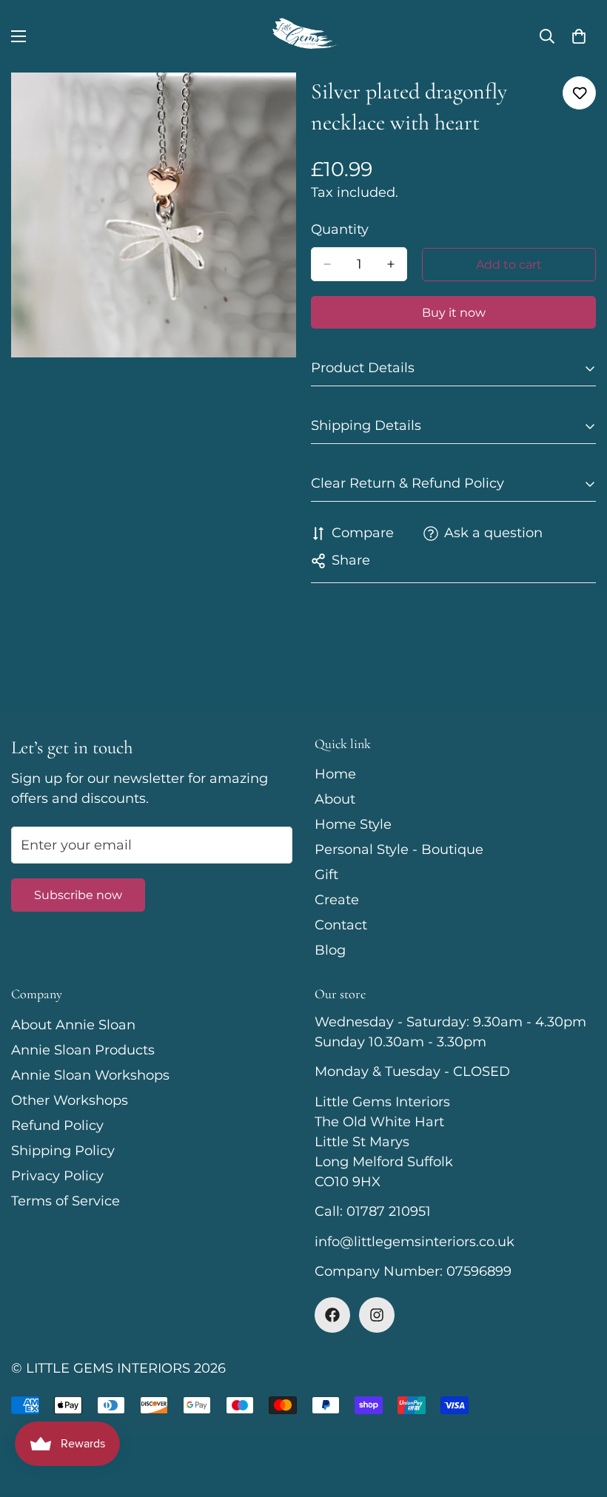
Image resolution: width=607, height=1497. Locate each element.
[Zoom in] (272, 104)
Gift (326, 875)
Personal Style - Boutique (399, 849)
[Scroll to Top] (578, 1416)
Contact (341, 925)
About (335, 799)
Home (335, 774)
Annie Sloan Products (83, 1050)
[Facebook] (332, 1315)
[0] (579, 36)
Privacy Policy (57, 1176)
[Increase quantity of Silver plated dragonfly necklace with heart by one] (390, 264)
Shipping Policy (63, 1151)
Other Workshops (69, 1100)
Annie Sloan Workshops (90, 1075)
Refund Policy (57, 1125)
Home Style (353, 824)
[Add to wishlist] (579, 93)
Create (337, 900)
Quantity (340, 229)
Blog (330, 950)
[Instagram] (377, 1315)
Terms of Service (65, 1201)
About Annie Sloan (73, 1025)
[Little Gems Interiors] (303, 36)
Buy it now (454, 313)
